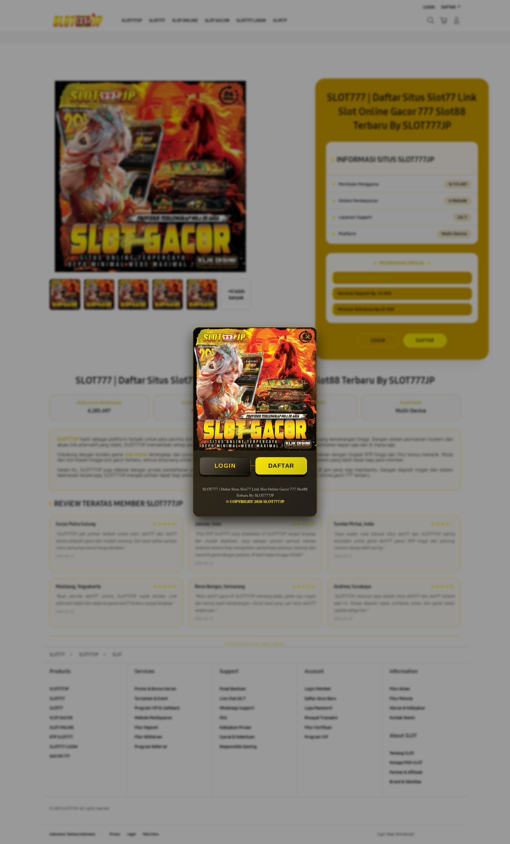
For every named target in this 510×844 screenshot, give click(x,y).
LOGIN (225, 465)
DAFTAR (281, 465)
